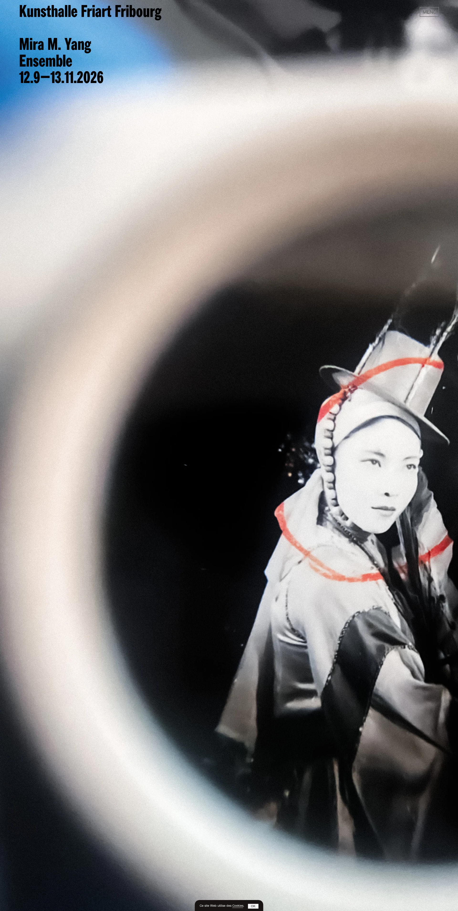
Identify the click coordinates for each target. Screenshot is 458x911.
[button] (253, 906)
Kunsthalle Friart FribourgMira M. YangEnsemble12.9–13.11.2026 (90, 45)
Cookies (237, 906)
